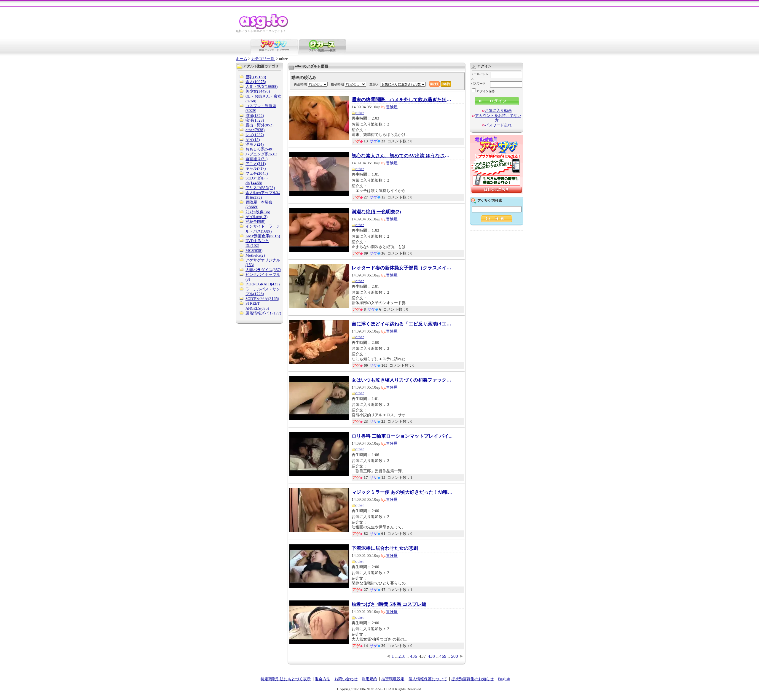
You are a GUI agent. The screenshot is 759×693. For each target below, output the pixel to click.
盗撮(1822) (254, 115)
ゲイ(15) (252, 139)
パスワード (478, 83)
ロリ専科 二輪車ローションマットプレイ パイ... (402, 436)
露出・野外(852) (259, 125)
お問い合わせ (346, 679)
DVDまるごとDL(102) (257, 243)
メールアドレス (480, 76)
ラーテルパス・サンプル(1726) (262, 291)
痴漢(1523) (254, 120)
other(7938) (254, 130)
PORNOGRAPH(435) (262, 284)
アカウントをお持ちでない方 (498, 118)
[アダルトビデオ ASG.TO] (264, 28)
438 (431, 656)
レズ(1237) (254, 135)
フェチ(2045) (256, 173)
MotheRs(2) (255, 255)
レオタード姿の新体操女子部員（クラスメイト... (402, 268)
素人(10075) (255, 82)
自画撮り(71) (256, 159)
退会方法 (322, 679)
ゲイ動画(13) (256, 216)
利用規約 (369, 679)
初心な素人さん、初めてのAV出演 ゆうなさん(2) (402, 155)
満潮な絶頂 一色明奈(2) (376, 211)
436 (413, 656)
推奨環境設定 (392, 679)
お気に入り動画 (498, 110)
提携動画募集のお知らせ (472, 679)
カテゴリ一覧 (263, 58)
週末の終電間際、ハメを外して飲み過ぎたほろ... (402, 99)
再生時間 (300, 84)
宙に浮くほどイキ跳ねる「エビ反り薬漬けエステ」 (402, 324)
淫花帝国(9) (255, 221)
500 (454, 656)
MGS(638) (253, 250)
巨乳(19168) (255, 77)
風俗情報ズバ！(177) (263, 313)
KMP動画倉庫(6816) (262, 236)
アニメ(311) (255, 163)
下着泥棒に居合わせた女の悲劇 (385, 548)
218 (402, 656)
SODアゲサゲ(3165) (262, 298)
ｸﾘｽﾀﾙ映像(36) (257, 212)
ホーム (241, 58)
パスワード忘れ (498, 125)
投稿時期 (337, 84)
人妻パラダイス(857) (263, 270)
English (504, 679)
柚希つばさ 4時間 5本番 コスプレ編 (389, 604)
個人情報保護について (428, 679)
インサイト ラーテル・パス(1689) (262, 228)
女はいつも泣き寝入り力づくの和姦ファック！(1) (402, 380)
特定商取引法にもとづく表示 (286, 679)
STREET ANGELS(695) (257, 305)
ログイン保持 (486, 91)
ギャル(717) (255, 168)
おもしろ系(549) (259, 149)
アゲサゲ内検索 (489, 200)
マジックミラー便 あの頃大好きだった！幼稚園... (402, 492)
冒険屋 (392, 107)
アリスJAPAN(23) (260, 187)
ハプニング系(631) (261, 154)
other (359, 112)
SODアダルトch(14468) (256, 180)
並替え (374, 84)
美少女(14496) (257, 91)
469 (443, 656)
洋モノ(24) (254, 144)
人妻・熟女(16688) (261, 86)
